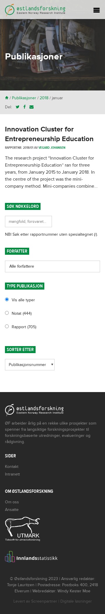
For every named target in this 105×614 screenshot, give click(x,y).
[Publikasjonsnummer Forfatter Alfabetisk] (30, 366)
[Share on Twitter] (18, 107)
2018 (44, 97)
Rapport (24, 326)
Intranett (12, 474)
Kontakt (11, 466)
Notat (22, 313)
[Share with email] (31, 107)
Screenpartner (44, 601)
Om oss (12, 502)
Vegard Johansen (51, 147)
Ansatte (12, 509)
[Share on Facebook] (24, 107)
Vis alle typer (23, 299)
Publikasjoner (24, 97)
